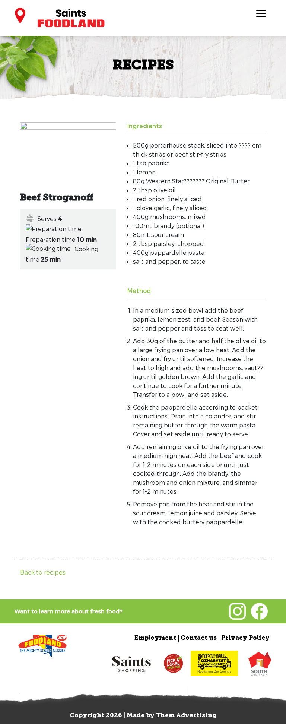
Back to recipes (43, 572)
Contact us (199, 638)
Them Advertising (186, 716)
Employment (155, 638)
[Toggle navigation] (261, 13)
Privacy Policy (245, 638)
